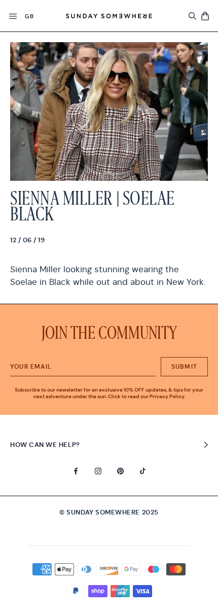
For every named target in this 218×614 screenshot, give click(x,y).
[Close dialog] (152, 267)
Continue (108, 335)
